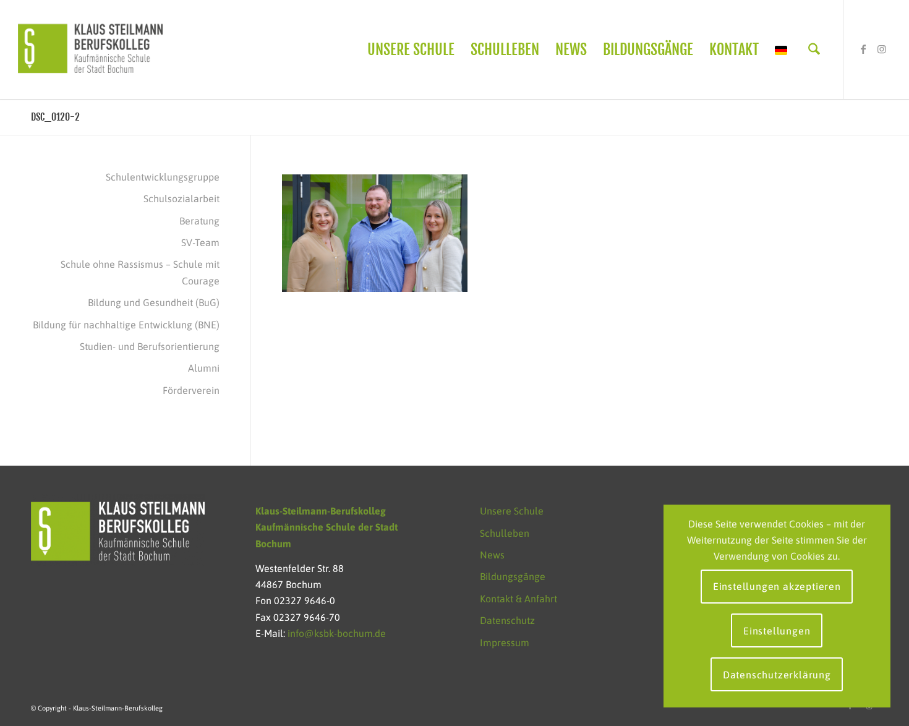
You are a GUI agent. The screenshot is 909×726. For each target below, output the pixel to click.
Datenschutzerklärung (777, 674)
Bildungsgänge (512, 576)
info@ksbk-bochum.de (337, 633)
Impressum (504, 642)
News (492, 554)
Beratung (199, 220)
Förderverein (191, 390)
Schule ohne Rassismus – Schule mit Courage (140, 272)
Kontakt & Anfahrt (518, 598)
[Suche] (814, 49)
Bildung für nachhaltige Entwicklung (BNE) (126, 324)
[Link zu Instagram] (882, 49)
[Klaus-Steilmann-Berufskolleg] (90, 49)
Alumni (204, 368)
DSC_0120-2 (55, 117)
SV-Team (200, 242)
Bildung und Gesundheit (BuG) (154, 302)
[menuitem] (411, 49)
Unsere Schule (512, 510)
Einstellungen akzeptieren (777, 586)
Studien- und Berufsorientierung (150, 346)
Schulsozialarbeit (181, 198)
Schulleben (504, 533)
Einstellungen (776, 630)
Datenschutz (507, 620)
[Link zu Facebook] (863, 49)
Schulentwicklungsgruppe (163, 176)
